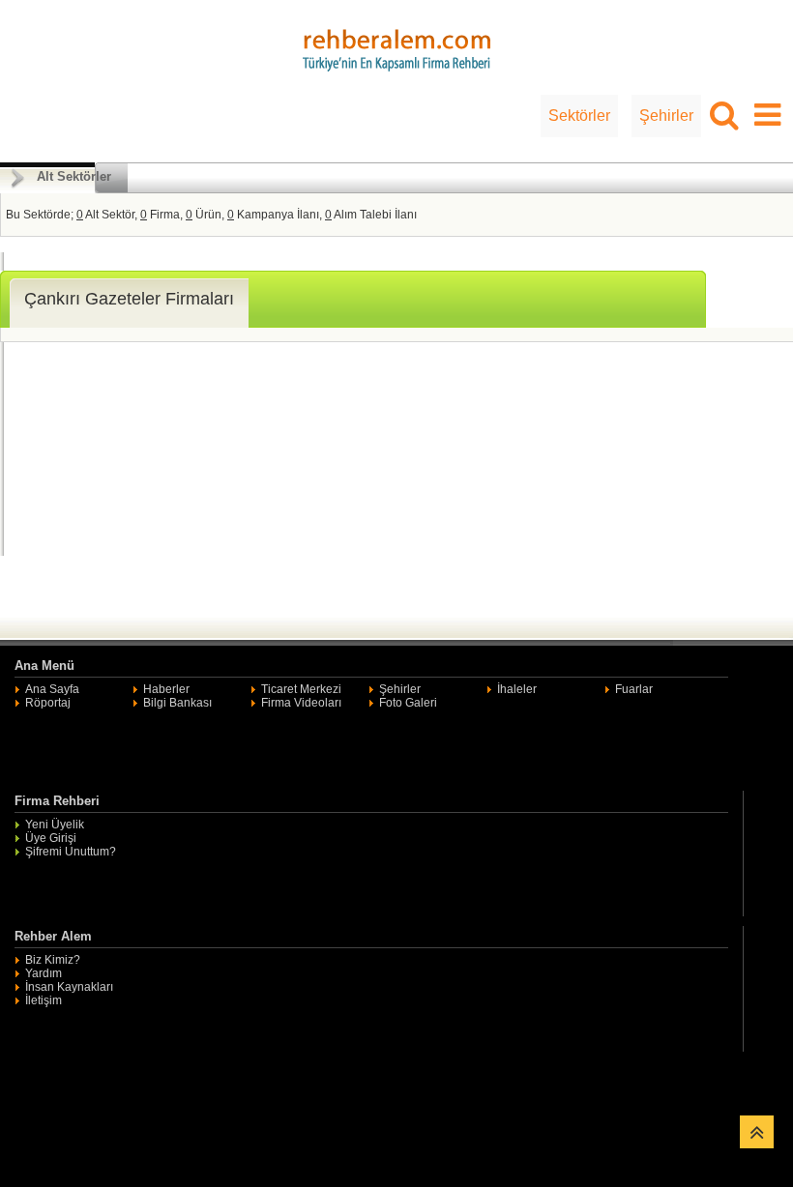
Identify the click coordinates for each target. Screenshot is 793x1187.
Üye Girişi (50, 838)
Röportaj (48, 702)
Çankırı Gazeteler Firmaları (129, 298)
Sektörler (579, 115)
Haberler (166, 689)
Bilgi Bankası (177, 702)
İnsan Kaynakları (69, 987)
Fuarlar (634, 689)
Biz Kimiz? (52, 960)
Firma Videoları (301, 702)
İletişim (43, 1000)
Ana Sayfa (52, 689)
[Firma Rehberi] (396, 47)
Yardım (43, 973)
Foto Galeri (408, 702)
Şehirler (666, 115)
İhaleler (517, 689)
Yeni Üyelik (54, 824)
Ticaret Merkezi (301, 689)
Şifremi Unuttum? (70, 851)
